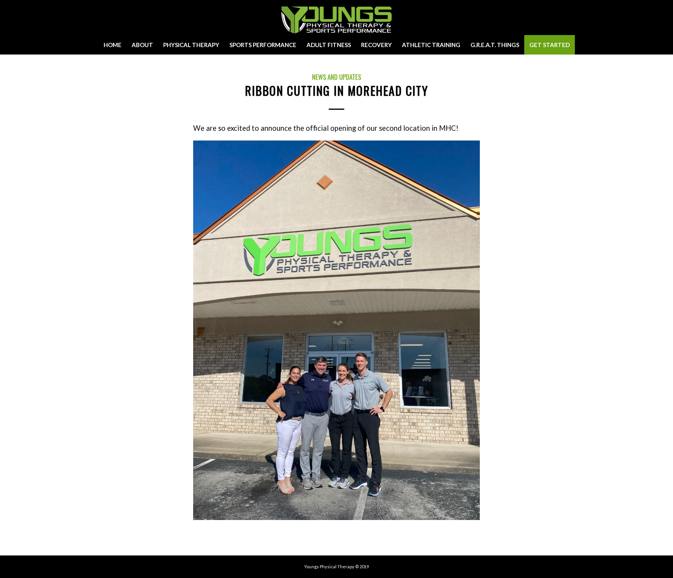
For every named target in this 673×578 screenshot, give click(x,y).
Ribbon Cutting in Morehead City (336, 90)
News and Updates (336, 77)
